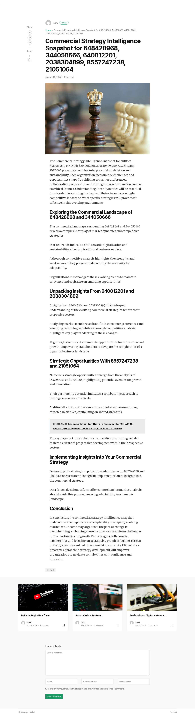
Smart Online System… (89, 615)
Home (48, 30)
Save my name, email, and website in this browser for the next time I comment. (86, 688)
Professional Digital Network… (148, 615)
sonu (60, 22)
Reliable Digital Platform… (36, 615)
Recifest (50, 570)
